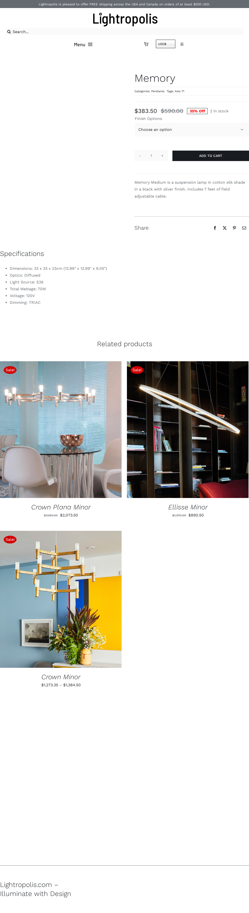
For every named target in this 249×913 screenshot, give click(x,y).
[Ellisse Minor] (188, 429)
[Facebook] (215, 228)
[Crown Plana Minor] (61, 429)
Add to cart (210, 156)
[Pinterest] (234, 228)
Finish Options (148, 118)
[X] (225, 228)
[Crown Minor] (61, 599)
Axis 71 (179, 91)
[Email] (244, 228)
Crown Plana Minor (61, 507)
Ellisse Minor (188, 507)
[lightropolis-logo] (124, 11)
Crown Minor (60, 677)
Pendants (157, 91)
